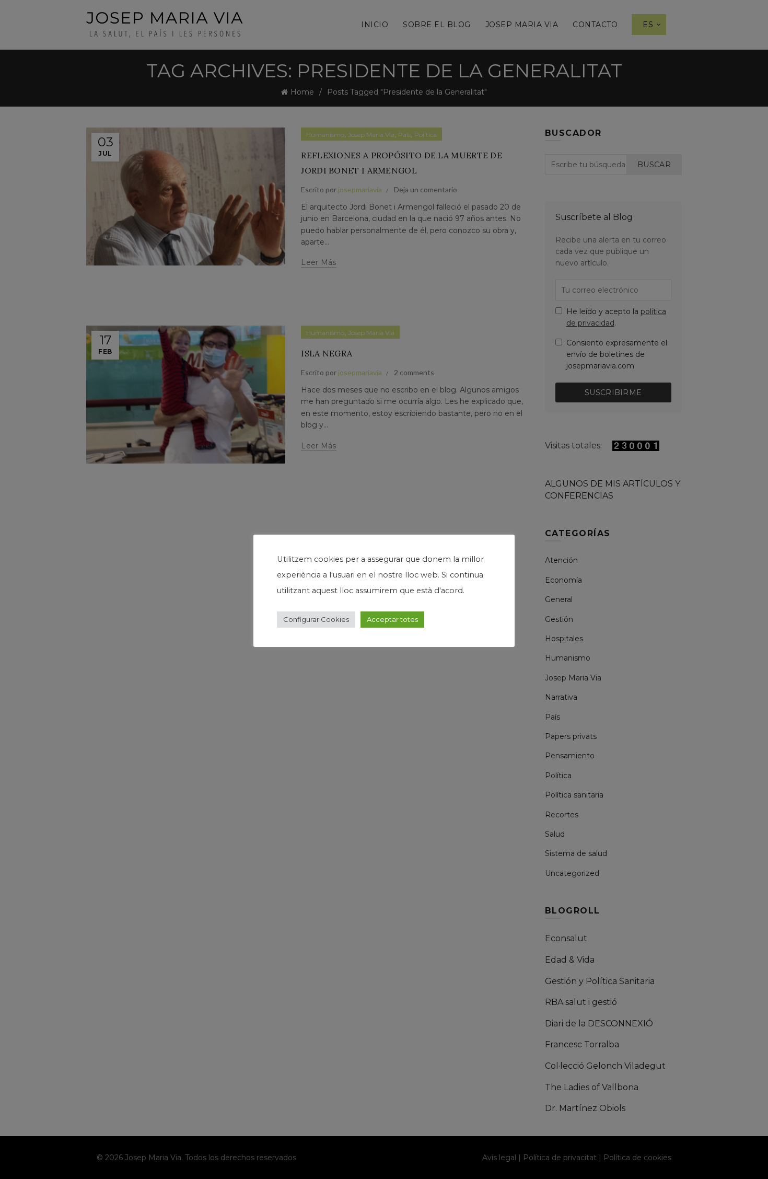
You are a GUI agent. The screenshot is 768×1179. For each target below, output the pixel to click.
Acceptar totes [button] (392, 619)
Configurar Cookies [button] (316, 619)
